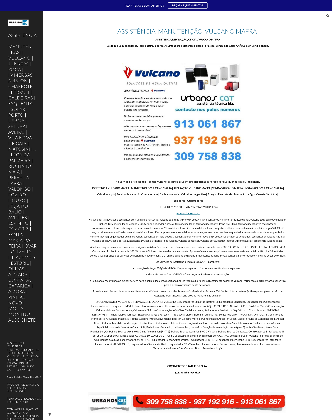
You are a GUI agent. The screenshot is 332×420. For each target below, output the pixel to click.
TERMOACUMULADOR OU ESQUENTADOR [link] (24, 400)
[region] (166, 5)
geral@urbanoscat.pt (188, 213)
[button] (328, 16)
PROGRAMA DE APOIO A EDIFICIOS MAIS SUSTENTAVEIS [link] (23, 388)
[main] (187, 37)
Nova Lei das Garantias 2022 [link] (24, 377)
